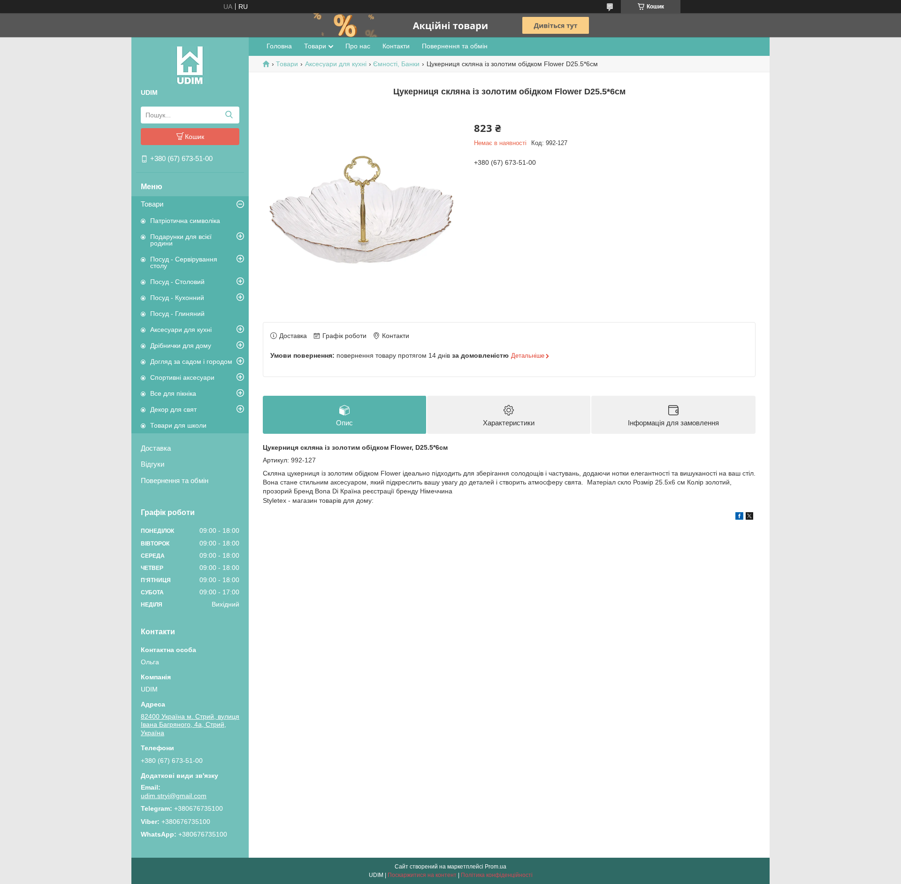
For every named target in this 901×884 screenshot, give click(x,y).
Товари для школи (178, 425)
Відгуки (152, 464)
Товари (152, 204)
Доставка (156, 448)
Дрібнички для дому (180, 345)
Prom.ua (495, 866)
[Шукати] (228, 115)
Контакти (396, 46)
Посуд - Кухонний (177, 297)
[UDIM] (190, 65)
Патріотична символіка (185, 220)
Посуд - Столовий (177, 281)
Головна (279, 46)
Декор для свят (173, 409)
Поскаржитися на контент (422, 875)
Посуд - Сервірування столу (183, 262)
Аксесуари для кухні (181, 329)
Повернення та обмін (174, 480)
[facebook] (739, 517)
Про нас (357, 46)
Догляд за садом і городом (191, 361)
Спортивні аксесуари (182, 377)
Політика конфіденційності (497, 875)
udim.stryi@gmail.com (173, 795)
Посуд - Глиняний (177, 313)
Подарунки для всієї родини (181, 240)
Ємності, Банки (396, 64)
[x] (749, 517)
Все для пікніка (173, 393)
